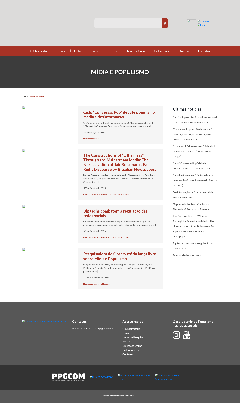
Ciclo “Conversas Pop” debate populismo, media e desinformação (119, 114)
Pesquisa (111, 51)
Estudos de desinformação (187, 255)
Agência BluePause (128, 395)
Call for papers (163, 51)
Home (25, 96)
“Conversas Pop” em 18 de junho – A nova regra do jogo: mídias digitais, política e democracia (193, 134)
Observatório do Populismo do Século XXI (53, 24)
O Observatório (40, 51)
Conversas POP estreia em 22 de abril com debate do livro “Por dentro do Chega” (194, 151)
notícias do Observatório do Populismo (100, 194)
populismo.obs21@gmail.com (96, 328)
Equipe (62, 51)
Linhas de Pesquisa (86, 51)
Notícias (185, 51)
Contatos (204, 51)
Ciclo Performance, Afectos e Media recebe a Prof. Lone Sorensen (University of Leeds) (195, 180)
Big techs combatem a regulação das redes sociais (115, 213)
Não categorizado (91, 138)
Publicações (123, 194)
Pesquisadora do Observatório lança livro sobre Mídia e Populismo (119, 256)
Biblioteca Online (135, 51)
